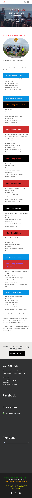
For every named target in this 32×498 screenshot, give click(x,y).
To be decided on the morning (18, 213)
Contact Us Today (16, 353)
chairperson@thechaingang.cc (11, 384)
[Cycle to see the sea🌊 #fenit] (16, 425)
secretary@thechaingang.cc (10, 380)
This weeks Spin (16, 10)
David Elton (11, 19)
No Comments (16, 21)
